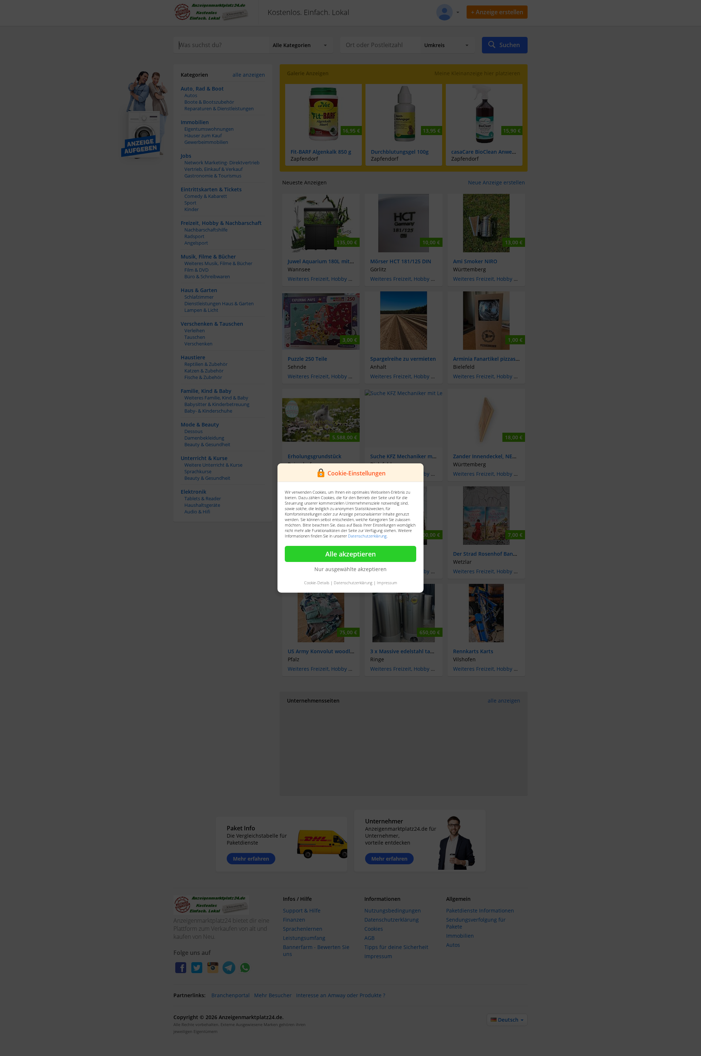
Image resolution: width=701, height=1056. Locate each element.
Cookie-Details (316, 582)
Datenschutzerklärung (367, 536)
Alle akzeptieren (350, 554)
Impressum (387, 582)
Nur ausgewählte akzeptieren (350, 569)
